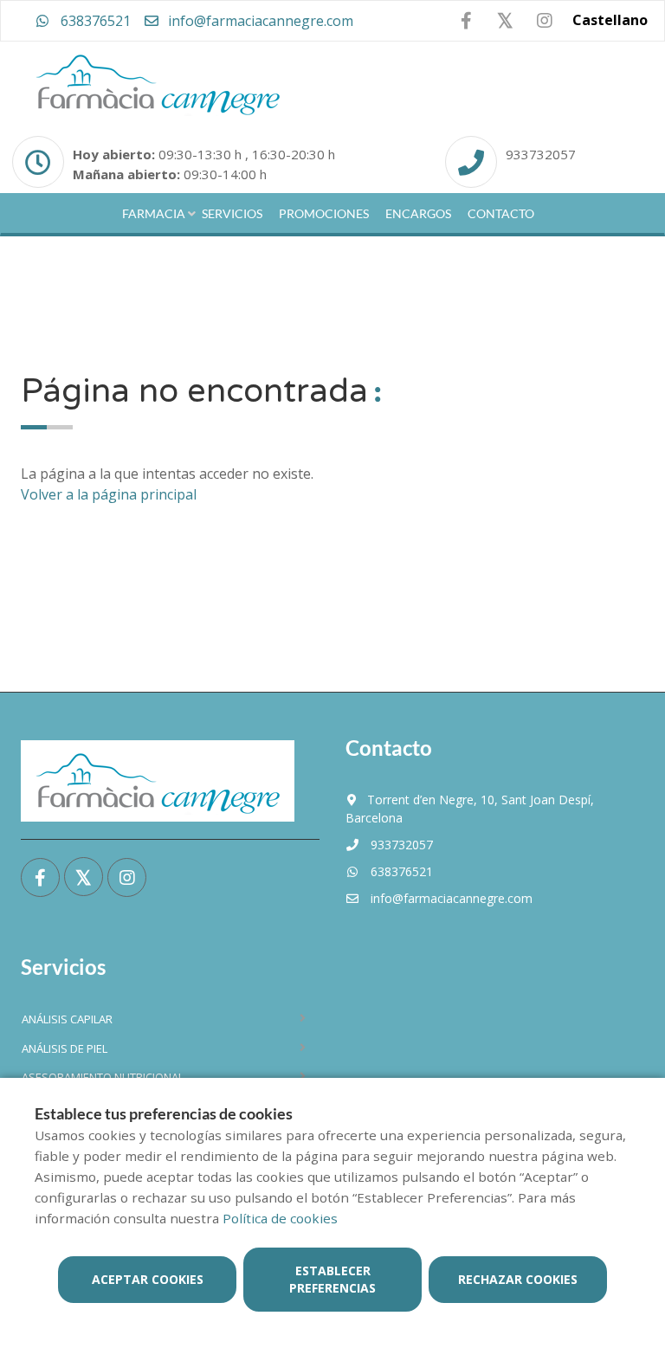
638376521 (94, 20)
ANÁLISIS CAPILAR (67, 1019)
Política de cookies (280, 1218)
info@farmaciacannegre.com (259, 20)
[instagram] (544, 21)
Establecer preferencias (332, 1279)
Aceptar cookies (147, 1279)
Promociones (324, 213)
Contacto (501, 213)
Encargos (418, 213)
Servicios (232, 213)
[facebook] (466, 21)
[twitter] (505, 20)
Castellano (610, 19)
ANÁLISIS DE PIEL (64, 1048)
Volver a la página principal (109, 494)
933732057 (541, 154)
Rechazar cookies (518, 1279)
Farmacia (153, 213)
